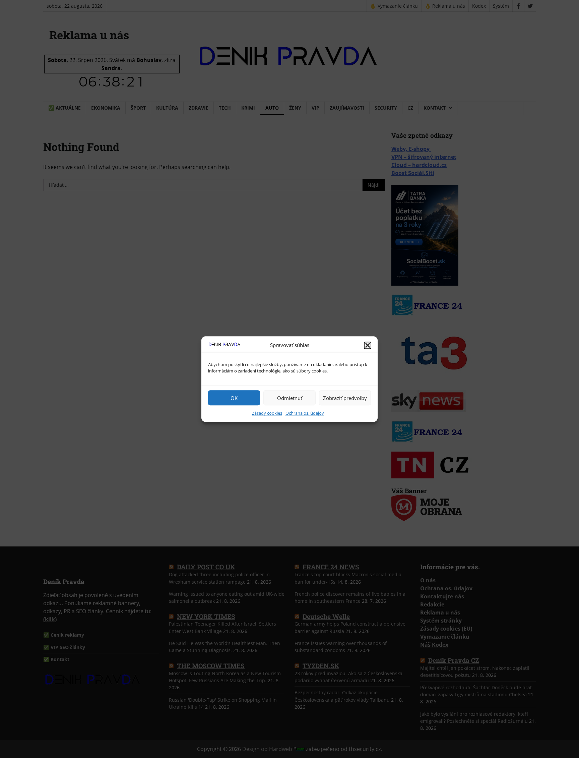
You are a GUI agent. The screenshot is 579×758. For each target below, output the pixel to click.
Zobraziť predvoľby (345, 398)
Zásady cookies (267, 413)
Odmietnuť (289, 398)
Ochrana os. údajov (304, 413)
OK (234, 398)
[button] (367, 345)
